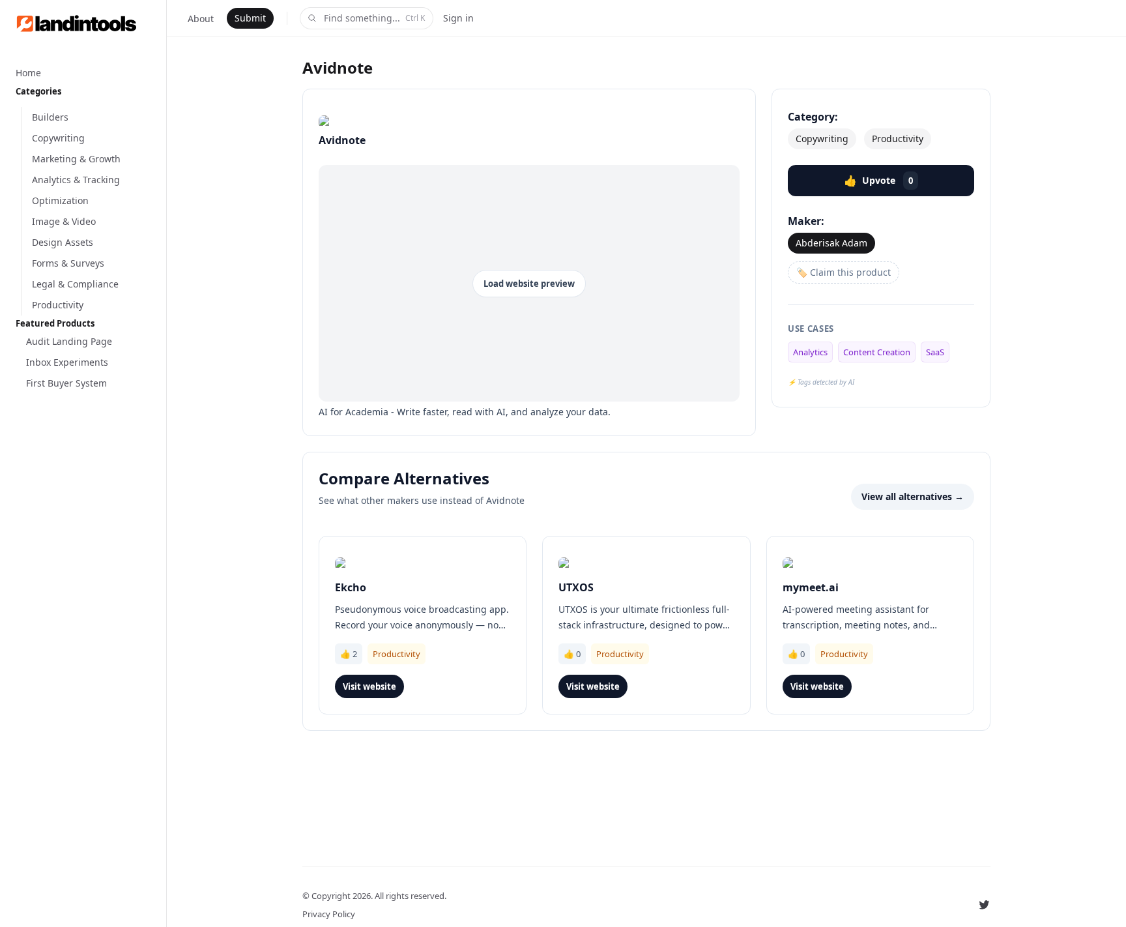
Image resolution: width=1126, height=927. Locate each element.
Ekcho (350, 587)
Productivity (897, 138)
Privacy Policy (328, 914)
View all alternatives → (912, 496)
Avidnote (337, 67)
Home (28, 72)
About (201, 18)
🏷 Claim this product (843, 272)
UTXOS (576, 587)
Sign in (458, 18)
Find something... (374, 18)
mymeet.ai (811, 587)
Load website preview (529, 283)
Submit (250, 18)
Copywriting (822, 138)
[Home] (83, 23)
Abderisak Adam (831, 243)
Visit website (369, 686)
